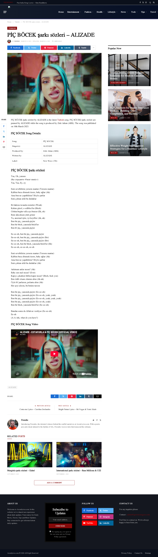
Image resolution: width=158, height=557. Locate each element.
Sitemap (148, 553)
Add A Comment (54, 482)
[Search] (154, 2)
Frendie (17, 41)
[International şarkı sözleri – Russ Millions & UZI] (78, 454)
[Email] (3, 147)
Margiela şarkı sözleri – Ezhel (21, 470)
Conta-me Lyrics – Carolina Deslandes (34, 409)
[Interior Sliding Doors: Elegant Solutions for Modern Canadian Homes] (129, 70)
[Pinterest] (3, 141)
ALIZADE (12, 387)
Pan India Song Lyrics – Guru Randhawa (32, 3)
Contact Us (138, 553)
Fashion (88, 11)
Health (99, 11)
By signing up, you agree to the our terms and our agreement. (60, 534)
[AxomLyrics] (31, 12)
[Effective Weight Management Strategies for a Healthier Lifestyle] (129, 140)
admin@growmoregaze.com (138, 514)
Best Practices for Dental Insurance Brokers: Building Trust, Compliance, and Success (129, 110)
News (123, 11)
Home (61, 11)
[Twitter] (3, 131)
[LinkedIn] (3, 136)
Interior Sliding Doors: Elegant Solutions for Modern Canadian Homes (127, 75)
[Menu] (4, 12)
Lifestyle (111, 11)
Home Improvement (118, 83)
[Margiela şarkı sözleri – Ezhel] (29, 454)
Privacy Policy (126, 553)
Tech (133, 11)
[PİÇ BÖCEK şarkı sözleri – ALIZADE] (54, 83)
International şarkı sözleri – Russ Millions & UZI (78, 470)
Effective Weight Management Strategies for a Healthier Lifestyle (128, 147)
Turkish (12, 28)
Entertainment (73, 11)
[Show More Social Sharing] (93, 48)
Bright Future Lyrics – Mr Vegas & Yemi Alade (77, 409)
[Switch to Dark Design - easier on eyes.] (150, 2)
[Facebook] (3, 126)
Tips (143, 11)
